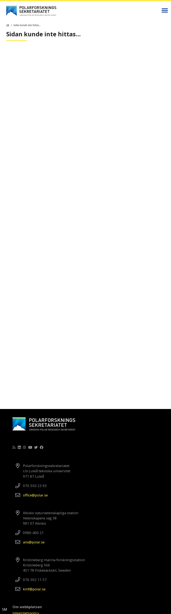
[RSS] (14, 447)
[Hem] (7, 25)
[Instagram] (24, 447)
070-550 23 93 (35, 485)
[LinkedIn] (19, 447)
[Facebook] (41, 447)
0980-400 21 (33, 532)
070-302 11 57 (35, 579)
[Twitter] (36, 447)
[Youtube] (30, 447)
